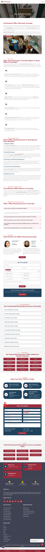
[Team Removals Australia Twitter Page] (10, 501)
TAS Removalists (9, 458)
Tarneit (35, 359)
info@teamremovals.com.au (13, 466)
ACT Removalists (9, 451)
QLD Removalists (35, 454)
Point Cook (9, 359)
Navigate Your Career (7, 536)
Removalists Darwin (6, 516)
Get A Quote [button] (7, 550)
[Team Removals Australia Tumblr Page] (18, 501)
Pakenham (22, 362)
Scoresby (23, 15)
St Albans (22, 369)
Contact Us (5, 534)
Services (4, 529)
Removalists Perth (6, 509)
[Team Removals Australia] (6, 2)
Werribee (22, 366)
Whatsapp (38, 550)
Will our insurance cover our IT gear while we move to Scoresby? (18, 220)
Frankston (35, 369)
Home (13, 15)
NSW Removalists (22, 454)
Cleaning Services (26, 509)
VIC (15, 15)
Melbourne (9, 362)
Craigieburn (22, 359)
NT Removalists (22, 451)
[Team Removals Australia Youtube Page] (21, 501)
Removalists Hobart (6, 511)
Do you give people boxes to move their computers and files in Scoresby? (20, 216)
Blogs (4, 532)
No (27, 429)
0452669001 (30, 468)
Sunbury (9, 369)
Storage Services (26, 514)
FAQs (4, 531)
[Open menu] (43, 2)
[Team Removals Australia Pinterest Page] (15, 501)
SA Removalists (36, 451)
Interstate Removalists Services (28, 511)
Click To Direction (11, 475)
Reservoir (35, 362)
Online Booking (25, 516)
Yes (23, 429)
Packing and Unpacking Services (29, 512)
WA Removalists (22, 458)
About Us (5, 527)
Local (30, 430)
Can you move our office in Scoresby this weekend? (15, 208)
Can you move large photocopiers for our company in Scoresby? (18, 227)
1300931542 (23, 294)
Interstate (25, 430)
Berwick (9, 366)
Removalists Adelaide (7, 512)
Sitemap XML (5, 537)
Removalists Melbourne (7, 507)
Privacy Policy (5, 541)
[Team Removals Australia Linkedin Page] (13, 501)
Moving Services (26, 507)
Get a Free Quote (22, 406)
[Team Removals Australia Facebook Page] (4, 501)
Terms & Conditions (6, 539)
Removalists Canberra (7, 519)
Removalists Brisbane (7, 514)
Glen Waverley (35, 366)
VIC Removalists (9, 454)
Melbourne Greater (19, 15)
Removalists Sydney (6, 517)
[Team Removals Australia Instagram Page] (7, 501)
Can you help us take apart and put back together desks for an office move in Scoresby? (21, 224)
